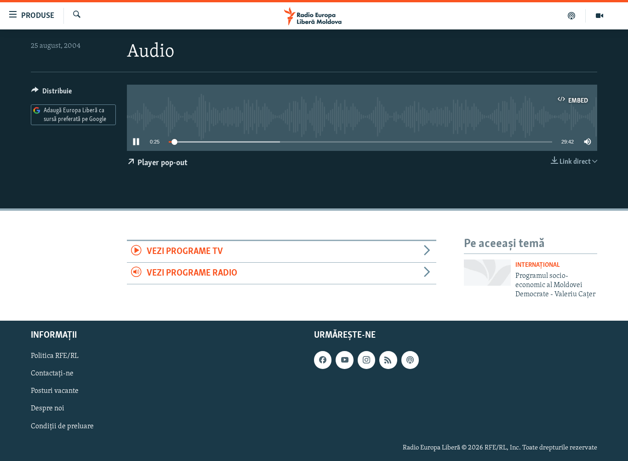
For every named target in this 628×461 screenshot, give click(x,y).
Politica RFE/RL (55, 356)
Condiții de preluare (62, 426)
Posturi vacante (55, 391)
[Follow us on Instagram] (366, 360)
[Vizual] (599, 15)
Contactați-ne (52, 373)
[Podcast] (572, 15)
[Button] (51, 93)
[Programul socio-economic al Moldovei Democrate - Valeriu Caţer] (487, 272)
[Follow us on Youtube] (344, 360)
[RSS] (388, 360)
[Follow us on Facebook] (322, 360)
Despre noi (47, 408)
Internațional (537, 265)
